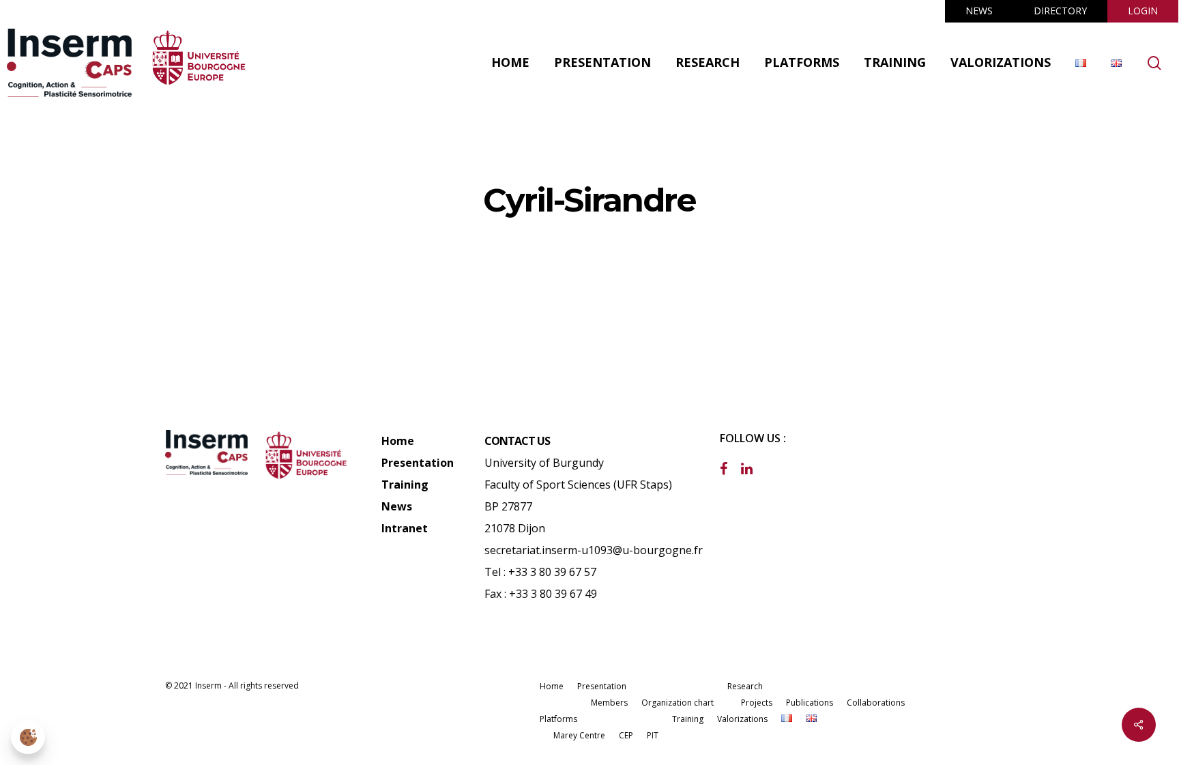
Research (745, 686)
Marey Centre (579, 735)
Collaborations (876, 702)
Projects (756, 702)
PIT (652, 735)
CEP (626, 735)
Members (609, 702)
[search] (1154, 63)
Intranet (404, 528)
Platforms (558, 719)
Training (404, 484)
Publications (809, 702)
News (396, 506)
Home (397, 440)
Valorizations (742, 719)
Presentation (417, 462)
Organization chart (677, 702)
